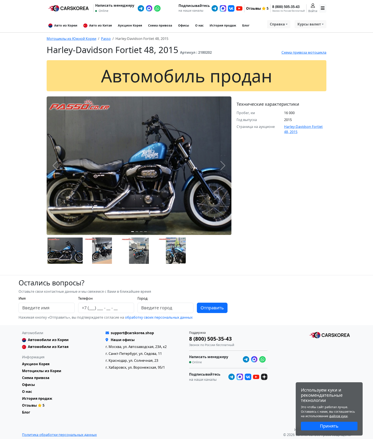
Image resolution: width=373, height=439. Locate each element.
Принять (329, 426)
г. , (136, 346)
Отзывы (253, 8)
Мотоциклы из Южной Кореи (71, 38)
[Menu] (322, 8)
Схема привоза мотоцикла (303, 52)
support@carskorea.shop (132, 332)
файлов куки (338, 416)
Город (142, 298)
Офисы (183, 25)
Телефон (85, 298)
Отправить (212, 308)
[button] (132, 231)
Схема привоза (160, 25)
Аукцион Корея (130, 25)
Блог (246, 25)
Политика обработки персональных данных (59, 434)
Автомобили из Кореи (48, 339)
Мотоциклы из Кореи (41, 370)
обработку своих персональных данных (158, 317)
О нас (199, 25)
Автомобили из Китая (48, 346)
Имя (22, 298)
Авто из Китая (100, 25)
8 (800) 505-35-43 (286, 6)
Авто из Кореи (65, 25)
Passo (106, 38)
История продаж (223, 25)
